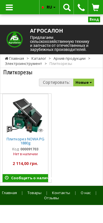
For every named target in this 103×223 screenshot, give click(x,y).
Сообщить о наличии (28, 177)
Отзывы (51, 197)
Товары (34, 192)
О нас (86, 192)
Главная (9, 192)
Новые (83, 82)
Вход (94, 19)
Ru (50, 7)
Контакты (61, 192)
